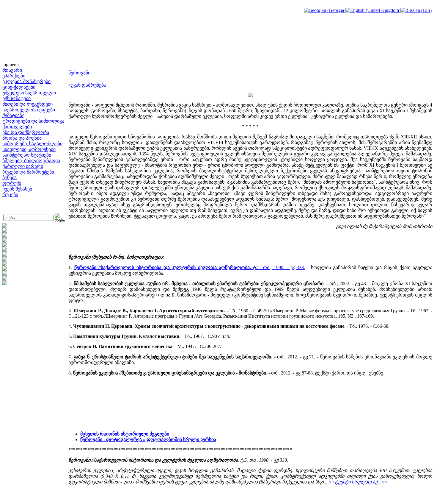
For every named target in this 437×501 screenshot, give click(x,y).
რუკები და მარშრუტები (28, 171)
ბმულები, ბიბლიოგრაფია (31, 160)
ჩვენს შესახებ (17, 188)
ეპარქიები (13, 75)
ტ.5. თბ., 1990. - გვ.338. (189, 267)
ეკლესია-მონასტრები (26, 81)
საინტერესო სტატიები (26, 154)
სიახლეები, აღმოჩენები (29, 149)
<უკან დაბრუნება (87, 85)
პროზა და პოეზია (22, 138)
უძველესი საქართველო (29, 92)
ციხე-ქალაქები (18, 87)
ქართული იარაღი (22, 166)
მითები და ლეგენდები (27, 104)
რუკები (10, 194)
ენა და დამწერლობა (25, 132)
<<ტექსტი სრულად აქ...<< (358, 481)
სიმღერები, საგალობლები (32, 143)
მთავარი (12, 70)
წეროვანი (79, 72)
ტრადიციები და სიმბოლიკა (33, 121)
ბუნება (9, 177)
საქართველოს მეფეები (28, 109)
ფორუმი (11, 183)
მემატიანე (13, 115)
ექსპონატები (16, 98)
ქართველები (17, 126)
